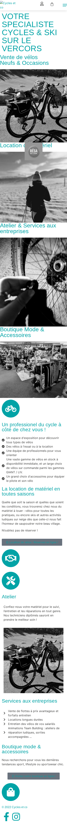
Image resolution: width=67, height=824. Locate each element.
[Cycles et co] (10, 5)
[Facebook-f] (6, 816)
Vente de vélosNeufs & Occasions (24, 60)
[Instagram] (16, 816)
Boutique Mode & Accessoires (22, 332)
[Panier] (52, 4)
